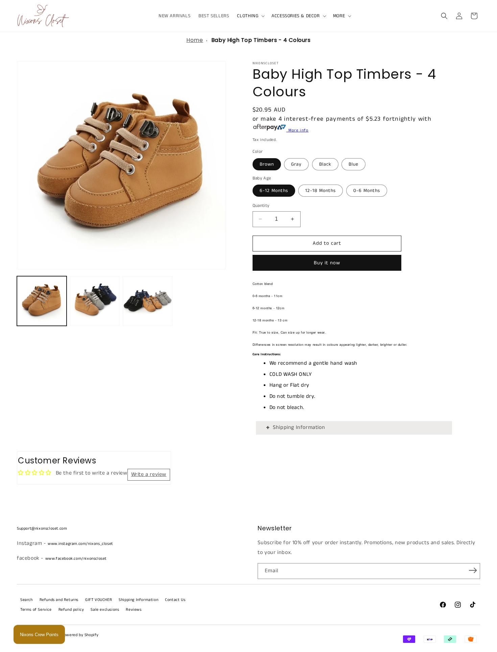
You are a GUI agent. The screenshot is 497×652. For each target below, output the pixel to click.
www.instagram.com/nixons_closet (80, 544)
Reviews (133, 609)
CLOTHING (247, 16)
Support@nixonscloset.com (42, 528)
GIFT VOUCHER (98, 600)
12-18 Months (320, 190)
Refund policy (71, 609)
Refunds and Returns (59, 600)
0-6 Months (366, 190)
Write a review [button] (148, 474)
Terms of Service (36, 609)
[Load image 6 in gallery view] (147, 301)
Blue (353, 164)
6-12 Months (274, 190)
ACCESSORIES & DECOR (295, 16)
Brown (267, 164)
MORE (339, 16)
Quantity (261, 205)
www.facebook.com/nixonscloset (76, 558)
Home (194, 40)
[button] (250, 16)
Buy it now (327, 262)
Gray (296, 164)
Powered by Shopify (80, 635)
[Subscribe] (472, 570)
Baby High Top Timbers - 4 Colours (261, 40)
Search (26, 600)
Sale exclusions (105, 609)
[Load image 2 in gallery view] (95, 301)
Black (325, 164)
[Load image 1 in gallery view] (42, 301)
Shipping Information (299, 427)
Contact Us (175, 600)
